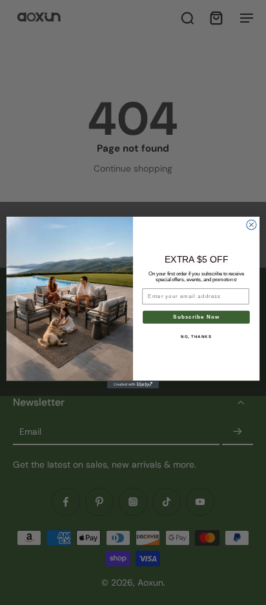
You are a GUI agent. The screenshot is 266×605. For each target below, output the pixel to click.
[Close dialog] (251, 225)
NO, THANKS (196, 336)
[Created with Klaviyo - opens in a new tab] (133, 384)
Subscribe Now (196, 317)
